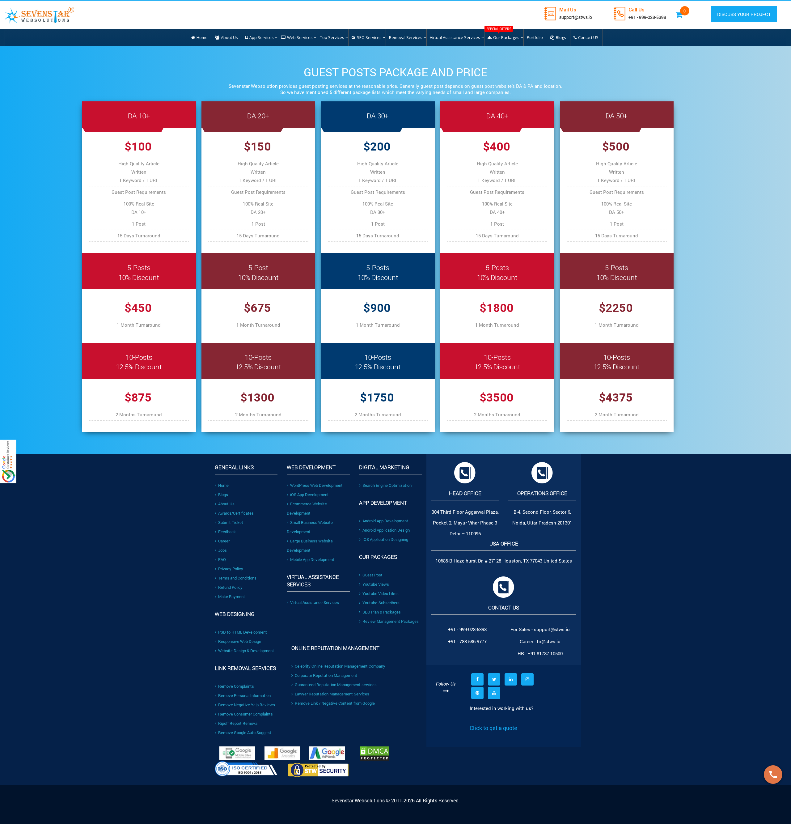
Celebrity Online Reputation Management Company (340, 666)
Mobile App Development (312, 559)
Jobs (222, 550)
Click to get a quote (493, 728)
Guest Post (372, 575)
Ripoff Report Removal (238, 723)
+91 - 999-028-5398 (647, 17)
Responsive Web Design (239, 641)
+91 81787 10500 (545, 653)
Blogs (223, 494)
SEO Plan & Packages (381, 612)
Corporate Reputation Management (326, 675)
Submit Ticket (230, 522)
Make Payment (231, 596)
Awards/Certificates (236, 513)
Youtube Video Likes (380, 593)
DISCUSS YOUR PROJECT (744, 14)
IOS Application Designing (385, 539)
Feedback (227, 531)
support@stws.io (575, 17)
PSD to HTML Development (242, 632)
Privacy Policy (230, 568)
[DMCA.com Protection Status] (390, 753)
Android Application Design (386, 530)
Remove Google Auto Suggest (244, 732)
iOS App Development (309, 494)
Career (224, 541)
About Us (226, 504)
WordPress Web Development (316, 485)
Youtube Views (375, 584)
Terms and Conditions (237, 578)
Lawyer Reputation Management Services (332, 694)
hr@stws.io (548, 641)
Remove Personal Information (244, 695)
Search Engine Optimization (387, 485)
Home (223, 485)
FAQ (222, 559)
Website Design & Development (246, 650)
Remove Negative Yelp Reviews (246, 704)
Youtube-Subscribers (381, 602)
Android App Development (385, 521)
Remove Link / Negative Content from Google (335, 703)
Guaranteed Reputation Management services (336, 684)
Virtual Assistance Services (314, 602)
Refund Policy (230, 587)
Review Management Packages (390, 621)
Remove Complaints (236, 686)
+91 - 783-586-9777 (467, 641)
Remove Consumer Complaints (245, 714)
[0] (688, 10)
